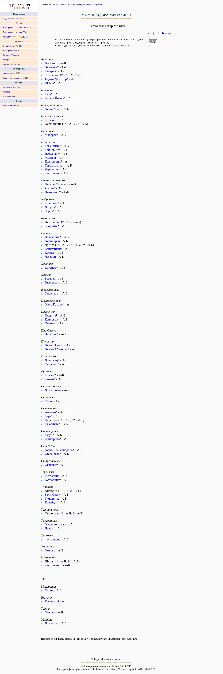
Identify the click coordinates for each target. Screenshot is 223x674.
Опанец (50, 323)
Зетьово (50, 550)
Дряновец (51, 360)
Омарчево (51, 293)
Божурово (51, 203)
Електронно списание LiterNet (16, 28)
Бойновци (51, 150)
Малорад (51, 135)
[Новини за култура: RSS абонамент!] (22, 37)
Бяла (48, 94)
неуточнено (52, 173)
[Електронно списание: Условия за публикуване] (31, 28)
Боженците (52, 146)
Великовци (52, 237)
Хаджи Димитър (56, 79)
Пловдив (51, 334)
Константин (53, 249)
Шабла (49, 83)
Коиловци (51, 319)
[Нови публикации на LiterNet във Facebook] (20, 46)
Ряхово (49, 379)
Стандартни (96, 5)
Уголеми (71, 5)
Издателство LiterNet (12, 18)
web (149, 33)
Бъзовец (50, 278)
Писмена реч (9, 96)
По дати (6, 46)
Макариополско (55, 524)
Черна (49, 211)
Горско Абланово (56, 349)
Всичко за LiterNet (11, 105)
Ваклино (50, 63)
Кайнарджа (52, 439)
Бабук (48, 435)
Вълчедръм (52, 282)
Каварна (50, 71)
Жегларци (51, 475)
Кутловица (52, 479)
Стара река (52, 453)
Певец (49, 528)
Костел (49, 252)
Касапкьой (52, 601)
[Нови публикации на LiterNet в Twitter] (22, 46)
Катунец (50, 267)
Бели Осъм (52, 494)
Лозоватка (52, 623)
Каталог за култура (11, 87)
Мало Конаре (54, 304)
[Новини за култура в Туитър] (27, 37)
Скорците (51, 226)
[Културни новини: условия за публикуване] (19, 37)
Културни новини (10, 37)
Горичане (51, 67)
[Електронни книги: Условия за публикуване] (23, 18)
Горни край (52, 241)
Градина (50, 315)
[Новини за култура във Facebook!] (24, 37)
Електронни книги (11, 51)
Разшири (56, 5)
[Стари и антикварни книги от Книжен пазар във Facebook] (19, 73)
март (13, 46)
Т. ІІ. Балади (163, 33)
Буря (48, 416)
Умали (78, 5)
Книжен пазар (9, 73)
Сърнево (50, 464)
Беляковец (52, 120)
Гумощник (52, 498)
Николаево (52, 192)
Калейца (50, 502)
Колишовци (53, 161)
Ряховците (52, 424)
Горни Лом (52, 109)
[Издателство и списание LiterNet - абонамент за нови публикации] (17, 46)
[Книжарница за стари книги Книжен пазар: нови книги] (17, 73)
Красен (49, 375)
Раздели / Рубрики (11, 55)
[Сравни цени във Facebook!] (26, 78)
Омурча (50, 612)
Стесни (63, 5)
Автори (6, 60)
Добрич (50, 207)
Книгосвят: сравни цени (13, 78)
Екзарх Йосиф (54, 98)
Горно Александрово (59, 450)
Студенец (51, 364)
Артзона (6, 92)
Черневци (51, 169)
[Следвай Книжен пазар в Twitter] (22, 73)
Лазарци (50, 256)
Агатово (50, 412)
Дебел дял (51, 153)
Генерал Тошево (56, 184)
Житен (49, 188)
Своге (49, 401)
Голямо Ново (53, 345)
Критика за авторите (12, 64)
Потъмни (86, 5)
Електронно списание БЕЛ (14, 32)
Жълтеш (50, 157)
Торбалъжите (53, 165)
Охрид (49, 590)
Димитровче (53, 390)
